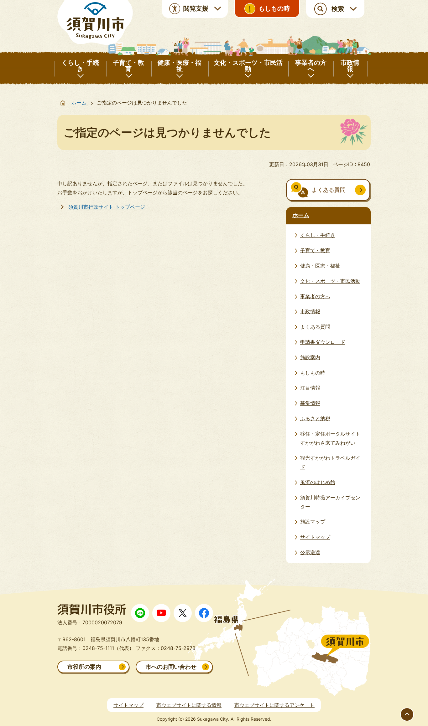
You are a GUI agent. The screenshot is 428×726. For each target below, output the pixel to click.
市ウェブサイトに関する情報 (189, 705)
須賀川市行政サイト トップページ (106, 207)
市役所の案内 (84, 666)
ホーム (78, 103)
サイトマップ (128, 705)
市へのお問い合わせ (171, 666)
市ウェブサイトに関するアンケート (274, 705)
